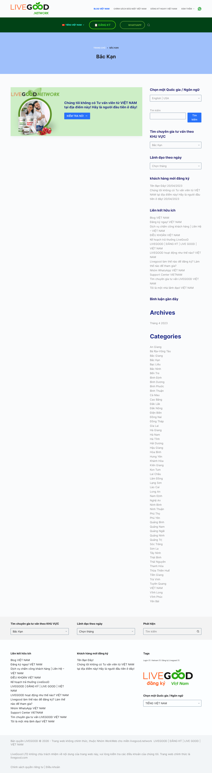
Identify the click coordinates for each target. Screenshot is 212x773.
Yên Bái (154, 601)
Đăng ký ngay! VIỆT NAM (164, 8)
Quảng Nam (157, 526)
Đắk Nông (156, 408)
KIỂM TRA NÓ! (76, 116)
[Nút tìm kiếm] (198, 631)
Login (147, 660)
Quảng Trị (156, 539)
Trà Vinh (155, 579)
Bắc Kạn (155, 360)
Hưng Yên (156, 456)
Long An (155, 491)
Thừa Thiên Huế (160, 570)
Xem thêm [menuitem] (186, 8)
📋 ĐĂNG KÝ (102, 25)
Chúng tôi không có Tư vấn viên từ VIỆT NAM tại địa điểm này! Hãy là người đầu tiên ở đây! (175, 195)
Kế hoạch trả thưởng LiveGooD (169, 239)
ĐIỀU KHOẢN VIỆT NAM (165, 235)
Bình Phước (157, 386)
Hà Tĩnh (155, 439)
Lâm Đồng (156, 478)
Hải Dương (156, 443)
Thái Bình (155, 557)
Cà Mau (154, 395)
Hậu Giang (156, 447)
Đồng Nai (156, 417)
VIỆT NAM (156, 588)
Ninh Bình (156, 504)
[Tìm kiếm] (148, 25)
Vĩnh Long (156, 592)
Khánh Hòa (156, 461)
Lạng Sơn (156, 482)
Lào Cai (154, 487)
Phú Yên (155, 517)
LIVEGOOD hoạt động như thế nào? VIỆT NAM (40, 695)
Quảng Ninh (157, 535)
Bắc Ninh (155, 368)
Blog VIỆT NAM (101, 8)
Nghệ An (155, 500)
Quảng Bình (157, 522)
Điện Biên (156, 412)
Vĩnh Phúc (156, 596)
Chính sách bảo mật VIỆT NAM (130, 8)
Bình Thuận (157, 390)
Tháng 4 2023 (159, 323)
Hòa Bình (155, 452)
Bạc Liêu (155, 364)
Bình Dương (157, 382)
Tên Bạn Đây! (158, 185)
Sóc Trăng (156, 544)
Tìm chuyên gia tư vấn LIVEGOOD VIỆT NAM (38, 717)
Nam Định (156, 496)
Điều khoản (53, 767)
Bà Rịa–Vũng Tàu (160, 351)
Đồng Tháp (157, 421)
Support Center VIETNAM (166, 274)
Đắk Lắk (155, 404)
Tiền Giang (156, 574)
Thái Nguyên (158, 561)
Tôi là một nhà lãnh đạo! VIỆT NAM (172, 287)
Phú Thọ (155, 513)
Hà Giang (156, 430)
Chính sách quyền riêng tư (27, 767)
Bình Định (156, 377)
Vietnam (156, 660)
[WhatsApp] (199, 9)
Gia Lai (154, 425)
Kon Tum (155, 469)
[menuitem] (73, 24)
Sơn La (154, 548)
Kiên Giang (157, 465)
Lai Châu (155, 474)
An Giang (155, 347)
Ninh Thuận (157, 509)
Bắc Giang (156, 355)
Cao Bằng (156, 399)
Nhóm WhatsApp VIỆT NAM (167, 270)
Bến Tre (154, 373)
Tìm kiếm (155, 110)
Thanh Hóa (156, 566)
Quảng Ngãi (157, 531)
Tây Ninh (155, 553)
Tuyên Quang (158, 583)
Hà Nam (155, 434)
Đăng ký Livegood (171, 660)
